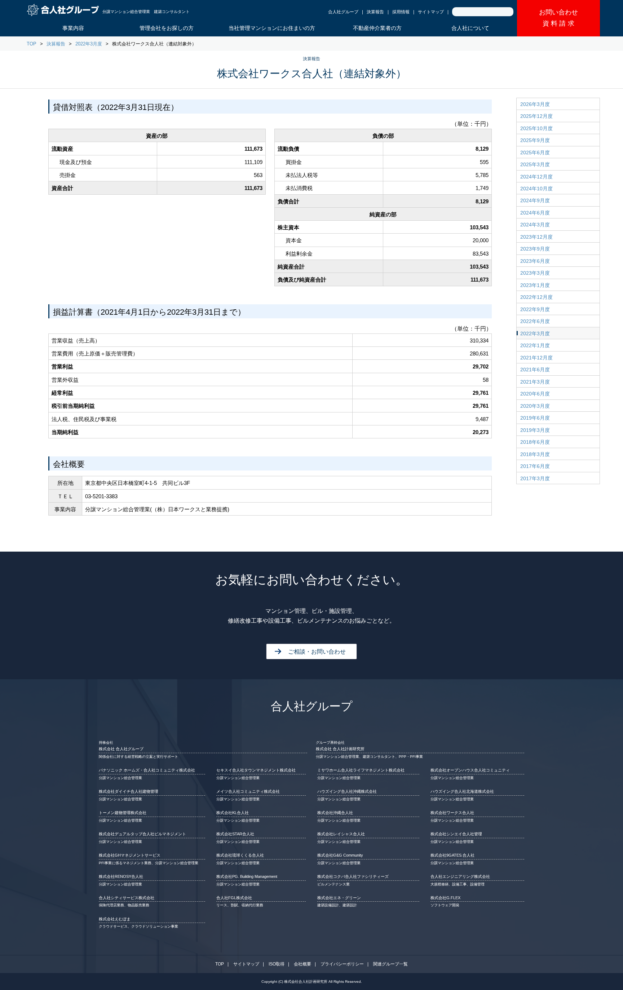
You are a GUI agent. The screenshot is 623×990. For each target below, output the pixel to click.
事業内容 (73, 28)
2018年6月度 (535, 442)
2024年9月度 (535, 200)
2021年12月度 (536, 358)
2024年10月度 (536, 188)
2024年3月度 (535, 224)
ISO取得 (276, 964)
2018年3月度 (535, 454)
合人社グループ (343, 11)
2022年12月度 (536, 297)
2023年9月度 (535, 249)
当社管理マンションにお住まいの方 (272, 28)
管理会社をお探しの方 (167, 28)
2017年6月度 (535, 466)
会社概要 (302, 964)
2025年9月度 (535, 140)
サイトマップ (431, 11)
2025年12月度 (536, 116)
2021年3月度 (535, 382)
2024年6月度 (535, 213)
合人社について (470, 28)
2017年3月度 (535, 478)
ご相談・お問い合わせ (317, 652)
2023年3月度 (535, 273)
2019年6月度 (535, 418)
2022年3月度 (88, 44)
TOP (31, 44)
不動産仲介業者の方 (377, 28)
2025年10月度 (536, 128)
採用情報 (401, 11)
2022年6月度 (535, 321)
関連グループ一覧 (390, 964)
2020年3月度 (535, 406)
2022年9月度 (535, 309)
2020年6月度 (535, 394)
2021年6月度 (535, 369)
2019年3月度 (535, 430)
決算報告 (375, 11)
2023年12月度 (536, 237)
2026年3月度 (535, 104)
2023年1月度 (535, 285)
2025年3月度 (535, 164)
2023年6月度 (535, 261)
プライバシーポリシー (342, 964)
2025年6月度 (535, 152)
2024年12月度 (536, 177)
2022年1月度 (535, 345)
